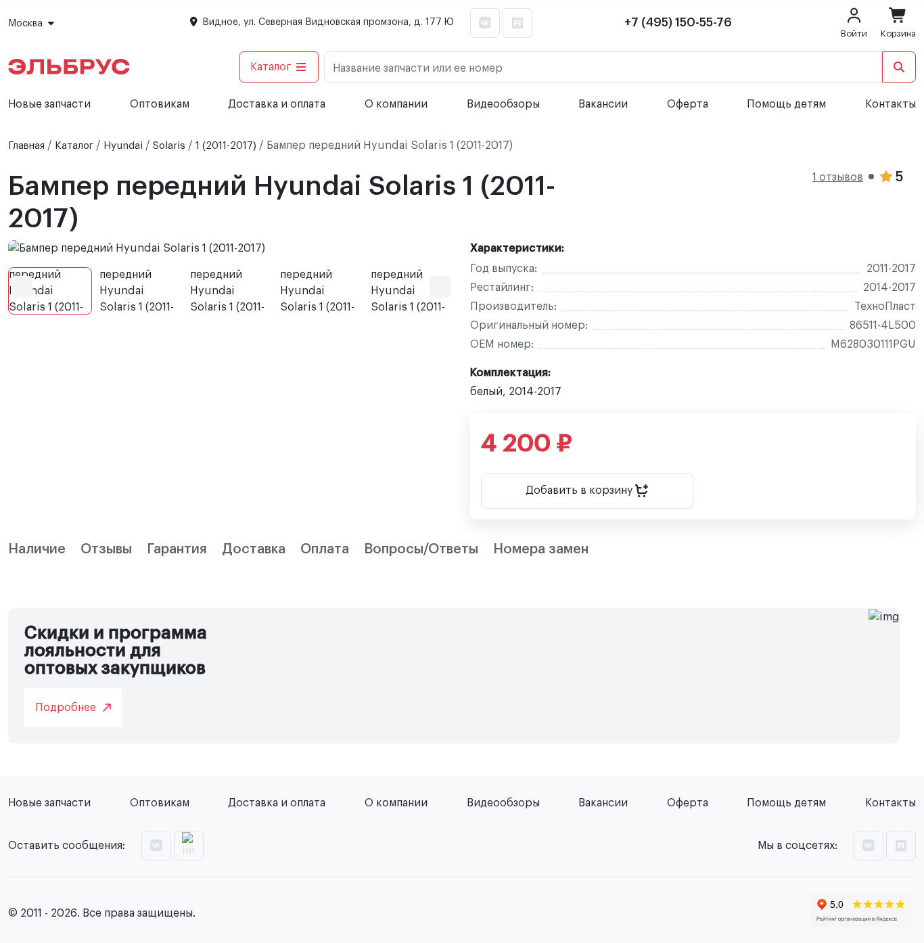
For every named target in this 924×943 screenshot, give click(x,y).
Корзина (898, 33)
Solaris (169, 146)
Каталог (271, 67)
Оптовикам (159, 104)
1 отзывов (837, 177)
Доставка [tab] (253, 549)
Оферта (687, 104)
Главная (26, 146)
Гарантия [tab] (177, 549)
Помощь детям (786, 104)
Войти (854, 33)
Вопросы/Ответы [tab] (421, 549)
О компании (396, 104)
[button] (21, 287)
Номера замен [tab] (540, 549)
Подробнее (65, 707)
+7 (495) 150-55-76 (678, 22)
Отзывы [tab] (106, 549)
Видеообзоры (503, 104)
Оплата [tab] (324, 549)
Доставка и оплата (276, 104)
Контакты (890, 104)
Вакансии (603, 104)
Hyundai (123, 146)
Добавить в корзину (580, 490)
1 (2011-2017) (225, 146)
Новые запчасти (49, 104)
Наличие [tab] (37, 549)
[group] (231, 248)
